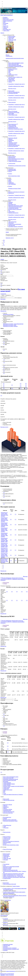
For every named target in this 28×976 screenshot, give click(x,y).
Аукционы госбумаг (12, 142)
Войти (2, 15)
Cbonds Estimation (7, 782)
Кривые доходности (7, 20)
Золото (4, 24)
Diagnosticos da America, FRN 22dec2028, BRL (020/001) (4, 524)
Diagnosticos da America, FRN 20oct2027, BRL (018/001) (4, 535)
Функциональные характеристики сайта (12, 871)
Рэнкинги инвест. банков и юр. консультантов (13, 786)
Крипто (5, 25)
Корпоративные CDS (13, 127)
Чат (9, 210)
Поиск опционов (12, 125)
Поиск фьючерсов (13, 124)
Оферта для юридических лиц (9, 876)
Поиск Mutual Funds (12, 114)
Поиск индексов (12, 156)
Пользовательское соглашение (10, 947)
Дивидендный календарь (13, 92)
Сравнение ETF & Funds (13, 112)
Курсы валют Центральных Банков (16, 158)
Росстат (10, 171)
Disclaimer (5, 950)
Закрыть (2, 32)
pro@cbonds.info (4, 915)
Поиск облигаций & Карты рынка (16, 62)
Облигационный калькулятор (14, 206)
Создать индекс (6, 839)
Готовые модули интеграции (14, 224)
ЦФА (4, 22)
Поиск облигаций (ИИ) (8, 19)
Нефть (9, 180)
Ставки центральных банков (14, 161)
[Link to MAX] (3, 936)
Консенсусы (6, 18)
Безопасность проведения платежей (11, 866)
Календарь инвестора (13, 146)
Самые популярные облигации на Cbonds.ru (13, 794)
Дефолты (10, 139)
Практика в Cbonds (7, 867)
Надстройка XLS (7, 29)
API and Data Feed (12, 221)
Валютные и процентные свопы (15, 128)
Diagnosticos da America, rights (9, 325)
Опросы (10, 81)
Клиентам (5, 946)
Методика (25, 576)
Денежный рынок (12, 143)
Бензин (10, 181)
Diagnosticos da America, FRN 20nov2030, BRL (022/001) (4, 514)
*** (1, 270)
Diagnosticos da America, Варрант (10, 326)
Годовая (5, 626)
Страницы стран (12, 169)
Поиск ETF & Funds (12, 111)
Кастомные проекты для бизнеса (15, 226)
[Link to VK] (3, 935)
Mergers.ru (5, 922)
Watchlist (5, 28)
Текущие (5, 731)
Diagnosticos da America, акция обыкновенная (13, 323)
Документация (11, 225)
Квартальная (6, 625)
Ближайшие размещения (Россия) (15, 66)
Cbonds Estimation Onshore (9, 783)
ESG (9, 72)
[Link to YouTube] (3, 933)
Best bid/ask (5, 23)
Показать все (3, 311)
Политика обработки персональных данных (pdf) (14, 877)
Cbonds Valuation (6, 785)
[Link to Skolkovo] (7, 942)
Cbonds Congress (16, 886)
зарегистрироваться (10, 971)
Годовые (5, 583)
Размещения (11, 140)
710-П (4, 826)
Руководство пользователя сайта (10, 870)
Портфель (5, 17)
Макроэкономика (12, 170)
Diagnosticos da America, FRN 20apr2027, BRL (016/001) (4, 555)
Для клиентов (6, 864)
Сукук (9, 73)
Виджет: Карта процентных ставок (11, 844)
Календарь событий (12, 138)
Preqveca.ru (5, 924)
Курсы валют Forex (12, 160)
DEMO (7, 232)
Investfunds (5, 918)
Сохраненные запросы (13, 208)
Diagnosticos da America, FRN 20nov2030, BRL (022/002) (4, 519)
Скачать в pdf (19, 874)
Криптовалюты (11, 157)
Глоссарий (10, 41)
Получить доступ (4, 427)
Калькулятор (6, 882)
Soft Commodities (12, 184)
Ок (1, 970)
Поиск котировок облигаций (14, 65)
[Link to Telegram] (3, 932)
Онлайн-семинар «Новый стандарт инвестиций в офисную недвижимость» (14, 892)
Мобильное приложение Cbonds (15, 205)
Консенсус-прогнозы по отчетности (16, 191)
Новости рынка (11, 36)
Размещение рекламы (8, 944)
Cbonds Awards (11, 80)
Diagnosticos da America (8, 314)
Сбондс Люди (6, 30)
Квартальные (6, 582)
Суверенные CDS (12, 126)
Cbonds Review (6, 856)
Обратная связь (6, 945)
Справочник (3, 293)
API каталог (11, 223)
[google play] (13, 929)
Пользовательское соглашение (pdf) (11, 949)
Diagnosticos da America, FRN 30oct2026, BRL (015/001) (4, 560)
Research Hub (11, 37)
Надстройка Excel (7, 817)
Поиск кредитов (12, 102)
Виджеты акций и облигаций (14, 209)
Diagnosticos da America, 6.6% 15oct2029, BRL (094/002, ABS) (4, 545)
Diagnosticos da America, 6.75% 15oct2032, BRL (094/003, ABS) (4, 550)
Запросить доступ (10, 237)
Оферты (10, 141)
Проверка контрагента (13, 212)
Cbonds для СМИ (12, 39)
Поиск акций (11, 90)
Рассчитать (3, 299)
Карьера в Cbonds (7, 868)
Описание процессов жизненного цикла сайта (13, 873)
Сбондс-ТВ (5, 27)
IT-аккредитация (6, 878)
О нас (4, 865)
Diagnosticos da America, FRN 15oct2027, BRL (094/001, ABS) (4, 540)
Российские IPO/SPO (13, 93)
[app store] (5, 929)
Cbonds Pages (11, 79)
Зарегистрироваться (8, 15)
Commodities (11, 182)
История (5, 732)
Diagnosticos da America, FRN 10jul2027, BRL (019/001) (4, 529)
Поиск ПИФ (11, 113)
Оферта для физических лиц (9, 874)
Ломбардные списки (12, 74)
